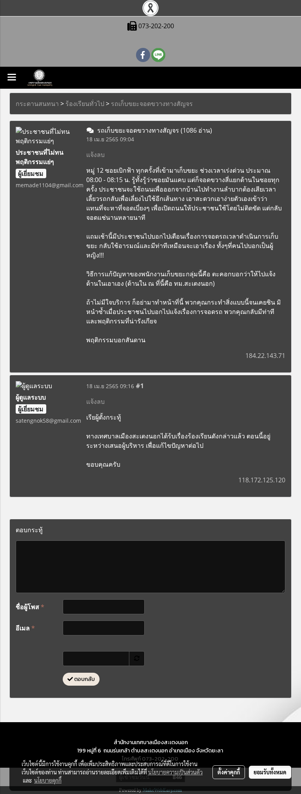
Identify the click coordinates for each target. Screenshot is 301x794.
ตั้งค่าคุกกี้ (229, 772)
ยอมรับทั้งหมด (270, 772)
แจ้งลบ (95, 154)
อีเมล (25, 628)
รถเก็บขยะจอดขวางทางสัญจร (152, 103)
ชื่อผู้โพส (30, 606)
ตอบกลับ (84, 679)
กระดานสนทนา (37, 103)
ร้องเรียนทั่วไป (84, 103)
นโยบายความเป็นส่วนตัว (175, 772)
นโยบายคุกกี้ (48, 780)
